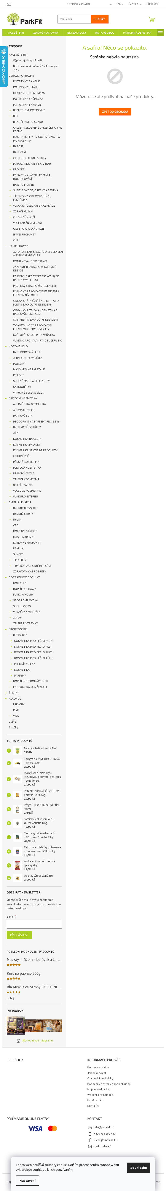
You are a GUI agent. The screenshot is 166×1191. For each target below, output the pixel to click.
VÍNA (14, 716)
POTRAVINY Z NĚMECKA (26, 99)
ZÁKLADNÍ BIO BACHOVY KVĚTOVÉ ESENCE (32, 269)
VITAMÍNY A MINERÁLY (24, 612)
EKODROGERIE (16, 629)
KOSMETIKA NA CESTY (25, 439)
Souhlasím (137, 1167)
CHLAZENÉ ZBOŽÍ (22, 217)
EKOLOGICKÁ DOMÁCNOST (28, 687)
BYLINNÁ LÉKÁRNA (18, 502)
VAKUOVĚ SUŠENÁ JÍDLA (26, 393)
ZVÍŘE (10, 722)
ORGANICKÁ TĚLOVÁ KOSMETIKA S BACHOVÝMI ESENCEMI (33, 312)
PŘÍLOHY (16, 375)
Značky (11, 727)
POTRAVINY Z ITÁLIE (24, 87)
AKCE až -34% (16, 55)
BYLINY (15, 520)
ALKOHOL (13, 699)
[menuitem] (14, 32)
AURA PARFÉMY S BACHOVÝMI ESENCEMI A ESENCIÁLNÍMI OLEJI (36, 254)
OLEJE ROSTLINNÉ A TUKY (28, 158)
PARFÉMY (18, 675)
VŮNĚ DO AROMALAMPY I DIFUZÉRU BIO (36, 340)
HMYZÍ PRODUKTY (22, 234)
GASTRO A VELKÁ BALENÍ (27, 229)
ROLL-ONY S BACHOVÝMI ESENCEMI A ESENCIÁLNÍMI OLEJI (34, 293)
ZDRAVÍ (16, 618)
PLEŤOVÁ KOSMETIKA (25, 468)
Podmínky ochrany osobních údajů (108, 1084)
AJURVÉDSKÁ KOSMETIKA (27, 404)
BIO (13, 116)
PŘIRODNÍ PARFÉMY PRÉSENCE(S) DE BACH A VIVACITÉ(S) (34, 278)
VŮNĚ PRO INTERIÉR (23, 496)
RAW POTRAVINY (22, 185)
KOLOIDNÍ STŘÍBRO (23, 531)
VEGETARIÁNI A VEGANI (25, 223)
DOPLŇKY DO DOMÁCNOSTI (28, 681)
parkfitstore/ (100, 1146)
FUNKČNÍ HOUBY (21, 594)
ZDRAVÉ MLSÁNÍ (21, 211)
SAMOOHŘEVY (20, 387)
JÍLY (13, 433)
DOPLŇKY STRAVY (22, 589)
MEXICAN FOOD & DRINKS (27, 93)
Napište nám (94, 1100)
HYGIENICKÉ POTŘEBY (25, 427)
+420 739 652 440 (103, 1134)
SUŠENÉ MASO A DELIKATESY (29, 381)
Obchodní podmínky (99, 1078)
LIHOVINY (17, 704)
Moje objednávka (97, 1089)
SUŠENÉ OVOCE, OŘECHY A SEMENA (33, 190)
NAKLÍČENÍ (17, 152)
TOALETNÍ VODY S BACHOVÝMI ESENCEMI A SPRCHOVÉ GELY (30, 327)
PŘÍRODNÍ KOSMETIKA (21, 398)
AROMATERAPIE (21, 410)
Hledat (98, 19)
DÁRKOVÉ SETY (21, 416)
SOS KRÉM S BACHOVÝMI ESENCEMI (33, 320)
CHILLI (15, 240)
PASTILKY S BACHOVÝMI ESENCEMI (33, 286)
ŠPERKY (12, 693)
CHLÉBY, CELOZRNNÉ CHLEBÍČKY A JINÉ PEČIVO (35, 130)
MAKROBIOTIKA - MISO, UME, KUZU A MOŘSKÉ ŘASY (34, 139)
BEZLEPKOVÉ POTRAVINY (27, 110)
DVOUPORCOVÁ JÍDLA (25, 352)
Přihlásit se (17, 935)
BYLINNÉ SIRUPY (21, 514)
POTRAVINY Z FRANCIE (25, 105)
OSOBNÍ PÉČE (20, 456)
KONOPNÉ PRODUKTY (25, 543)
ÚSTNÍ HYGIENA (21, 485)
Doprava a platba (77, 4)
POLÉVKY (17, 364)
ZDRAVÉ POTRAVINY (19, 76)
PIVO (14, 710)
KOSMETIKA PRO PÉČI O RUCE (32, 652)
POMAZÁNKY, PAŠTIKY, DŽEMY (30, 164)
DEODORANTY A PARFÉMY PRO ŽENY (34, 421)
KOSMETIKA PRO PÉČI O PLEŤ (31, 647)
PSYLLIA (16, 548)
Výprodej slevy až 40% (26, 60)
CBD (14, 525)
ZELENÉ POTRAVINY (23, 623)
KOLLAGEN (18, 583)
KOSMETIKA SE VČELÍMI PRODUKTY (33, 450)
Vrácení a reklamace (99, 1095)
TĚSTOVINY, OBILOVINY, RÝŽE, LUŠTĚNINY (30, 198)
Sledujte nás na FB (104, 1140)
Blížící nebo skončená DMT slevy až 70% (34, 68)
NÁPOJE (16, 146)
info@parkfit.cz (102, 1127)
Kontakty (91, 1106)
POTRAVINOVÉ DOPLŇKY (22, 577)
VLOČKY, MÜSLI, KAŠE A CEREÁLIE (32, 206)
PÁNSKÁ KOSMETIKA (24, 462)
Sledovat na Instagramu (36, 1040)
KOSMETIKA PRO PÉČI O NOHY (32, 641)
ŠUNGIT (16, 554)
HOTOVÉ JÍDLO (16, 346)
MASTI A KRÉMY (21, 537)
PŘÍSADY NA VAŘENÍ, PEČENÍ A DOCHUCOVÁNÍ (30, 177)
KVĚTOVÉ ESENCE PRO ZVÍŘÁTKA (32, 335)
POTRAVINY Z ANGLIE (24, 81)
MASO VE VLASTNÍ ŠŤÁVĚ (27, 369)
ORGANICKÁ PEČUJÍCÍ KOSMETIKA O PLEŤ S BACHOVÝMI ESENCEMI (34, 303)
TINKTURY (17, 560)
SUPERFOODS (20, 606)
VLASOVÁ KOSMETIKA (25, 491)
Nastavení (26, 1180)
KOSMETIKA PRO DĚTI (25, 445)
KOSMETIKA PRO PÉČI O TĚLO (32, 658)
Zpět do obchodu (113, 111)
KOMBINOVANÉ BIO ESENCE (28, 261)
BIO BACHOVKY (16, 246)
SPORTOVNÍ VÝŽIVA (23, 600)
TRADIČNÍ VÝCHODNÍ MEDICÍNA (30, 566)
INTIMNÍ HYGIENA (23, 664)
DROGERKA (18, 635)
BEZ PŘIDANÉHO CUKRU (26, 122)
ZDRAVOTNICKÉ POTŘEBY (27, 571)
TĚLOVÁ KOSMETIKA (24, 479)
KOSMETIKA (20, 670)
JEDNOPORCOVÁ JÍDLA (25, 358)
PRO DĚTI (17, 169)
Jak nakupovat (95, 1073)
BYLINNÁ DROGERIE (23, 508)
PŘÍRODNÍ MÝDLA (22, 473)
